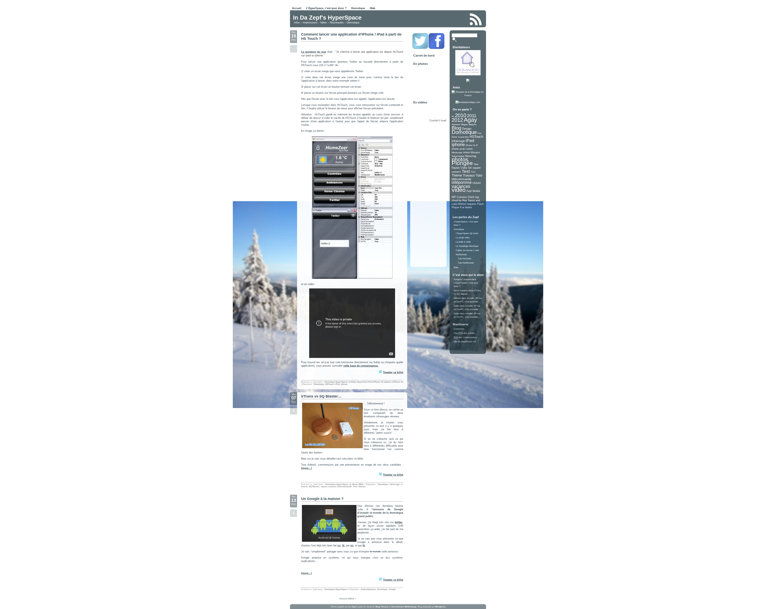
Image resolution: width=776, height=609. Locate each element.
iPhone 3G (378, 382)
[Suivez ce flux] (476, 19)
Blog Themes (381, 607)
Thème (457, 175)
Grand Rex (463, 137)
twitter (398, 522)
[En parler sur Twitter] (380, 372)
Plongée (462, 163)
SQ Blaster (314, 486)
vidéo (459, 189)
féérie (454, 137)
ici (339, 545)
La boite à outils (463, 242)
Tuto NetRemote (466, 263)
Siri (470, 167)
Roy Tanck (468, 200)
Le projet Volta (462, 237)
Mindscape (457, 152)
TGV (473, 172)
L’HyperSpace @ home (467, 233)
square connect (328, 486)
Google (392, 589)
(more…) (306, 468)
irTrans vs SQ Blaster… (321, 396)
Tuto (479, 175)
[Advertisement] (419, 19)
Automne (456, 124)
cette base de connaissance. (361, 365)
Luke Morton (459, 203)
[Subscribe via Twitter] (420, 48)
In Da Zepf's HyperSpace (327, 17)
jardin (462, 149)
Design (466, 128)
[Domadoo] (468, 74)
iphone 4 (388, 382)
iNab (372, 8)
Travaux (469, 175)
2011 (471, 115)
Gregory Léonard (462, 279)
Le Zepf (352, 607)
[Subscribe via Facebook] (436, 48)
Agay (470, 120)
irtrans (304, 486)
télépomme (462, 182)
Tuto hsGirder (464, 258)
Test (355, 486)
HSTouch (329, 384)
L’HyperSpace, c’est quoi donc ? (326, 8)
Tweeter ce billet (393, 372)
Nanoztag (470, 156)
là (343, 545)
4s (453, 116)
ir (402, 484)
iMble (361, 484)
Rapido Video (459, 167)
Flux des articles (464, 333)
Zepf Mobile (473, 190)
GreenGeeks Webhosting (403, 607)
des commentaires (465, 337)
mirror (466, 152)
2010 (460, 115)
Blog (456, 128)
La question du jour (313, 51)
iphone (344, 384)
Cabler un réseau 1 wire (467, 250)
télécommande (344, 486)
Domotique (358, 8)
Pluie (476, 164)
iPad (370, 382)
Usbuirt (361, 486)
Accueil (296, 8)
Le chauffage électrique (467, 246)
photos (460, 160)
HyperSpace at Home (346, 382)
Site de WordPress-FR (465, 341)
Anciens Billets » (348, 598)
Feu (479, 133)
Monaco (475, 152)
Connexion (459, 329)
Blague (464, 124)
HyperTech (362, 382)
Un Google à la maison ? (322, 499)
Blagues (473, 124)
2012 (457, 120)
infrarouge (395, 484)
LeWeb (469, 149)
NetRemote (461, 254)
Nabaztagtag (458, 156)
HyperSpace (341, 589)
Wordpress (440, 607)
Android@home (368, 589)
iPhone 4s (398, 382)
